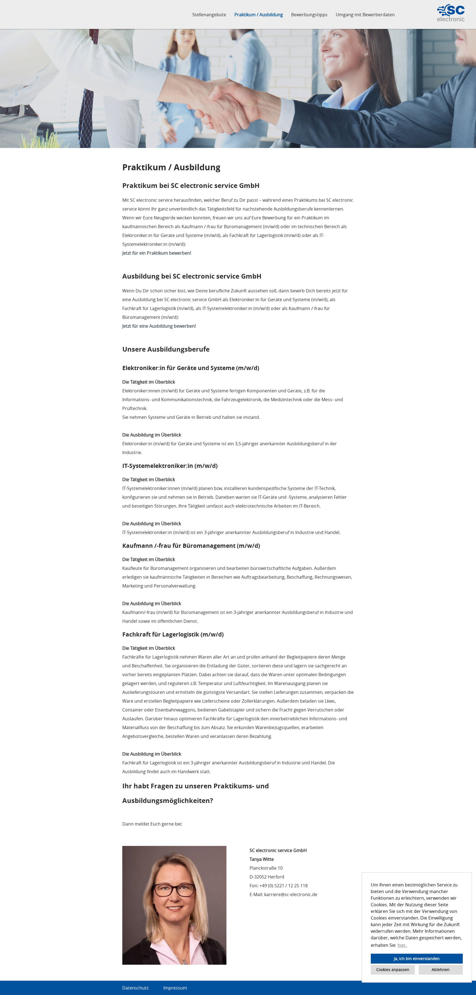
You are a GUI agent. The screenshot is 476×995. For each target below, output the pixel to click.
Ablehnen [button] (441, 969)
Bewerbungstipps (309, 15)
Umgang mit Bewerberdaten (365, 15)
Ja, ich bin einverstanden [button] (417, 958)
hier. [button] (402, 945)
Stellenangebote (209, 15)
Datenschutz (135, 988)
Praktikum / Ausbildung (258, 15)
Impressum (175, 988)
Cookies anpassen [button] (392, 969)
